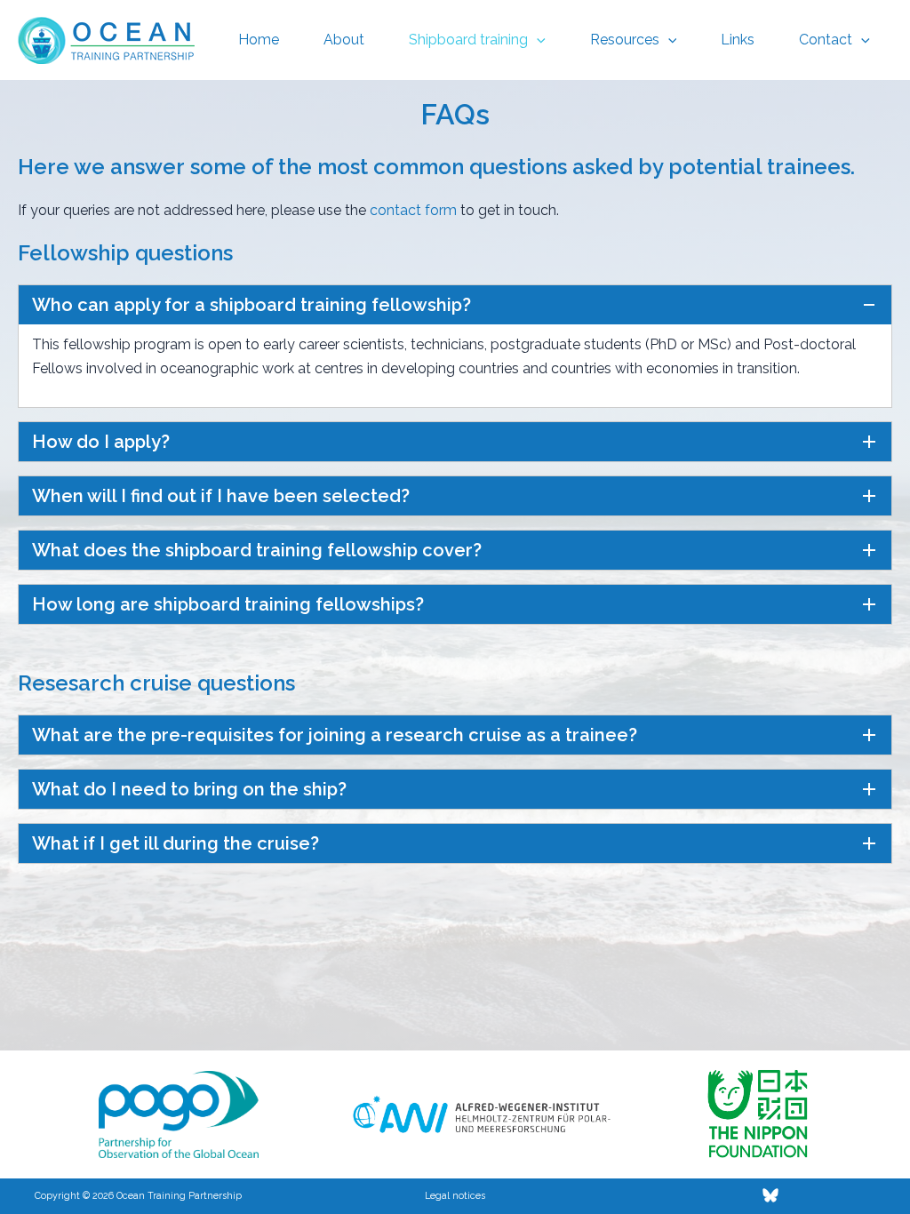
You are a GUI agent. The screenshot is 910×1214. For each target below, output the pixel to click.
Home (258, 39)
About (343, 39)
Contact (825, 39)
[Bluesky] (770, 1195)
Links (737, 39)
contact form (413, 210)
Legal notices (455, 1195)
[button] (537, 40)
